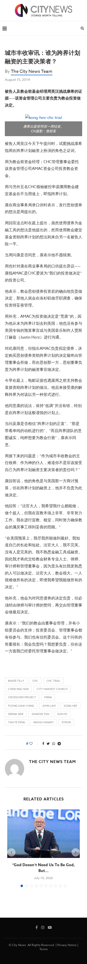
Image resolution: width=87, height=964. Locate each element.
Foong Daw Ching (21, 706)
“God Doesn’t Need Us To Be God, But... (43, 868)
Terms (43, 949)
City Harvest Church (52, 689)
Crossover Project (22, 697)
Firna (48, 697)
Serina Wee (15, 714)
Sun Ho (62, 714)
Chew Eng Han (18, 689)
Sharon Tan (40, 714)
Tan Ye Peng (16, 722)
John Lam (49, 706)
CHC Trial (53, 681)
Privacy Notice (67, 945)
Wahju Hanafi (43, 722)
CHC (35, 681)
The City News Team (31, 71)
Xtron (66, 722)
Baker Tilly (16, 681)
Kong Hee (70, 706)
